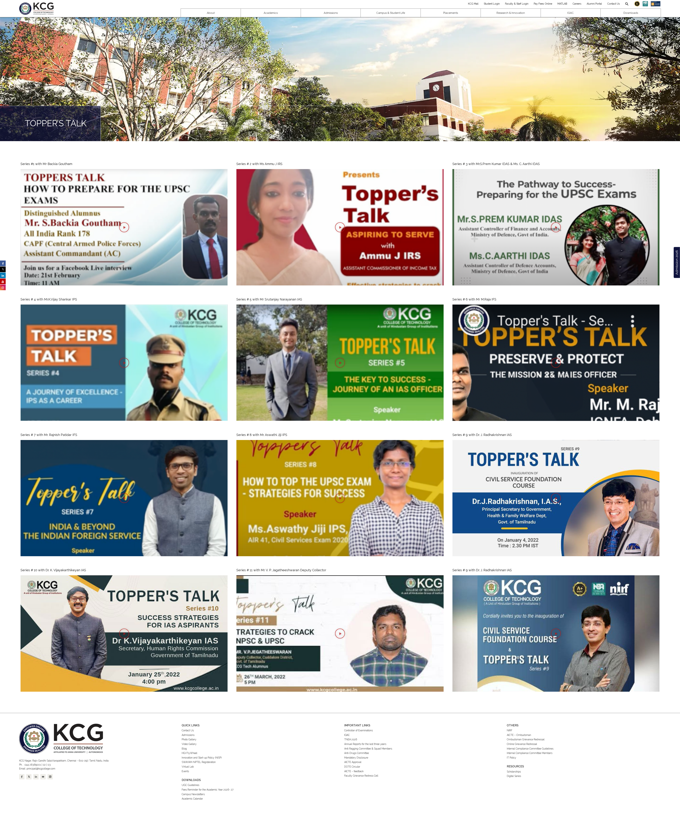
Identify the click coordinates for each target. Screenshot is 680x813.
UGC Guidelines (190, 785)
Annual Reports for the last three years (365, 744)
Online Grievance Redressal (522, 744)
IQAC (347, 735)
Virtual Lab (188, 766)
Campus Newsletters (193, 794)
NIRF (509, 730)
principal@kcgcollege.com (41, 768)
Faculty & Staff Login (516, 3)
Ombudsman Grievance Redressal (526, 739)
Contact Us (613, 3)
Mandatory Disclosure (356, 757)
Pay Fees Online (543, 3)
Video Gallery (189, 744)
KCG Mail (473, 3)
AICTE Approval (352, 762)
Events (185, 771)
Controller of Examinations (358, 730)
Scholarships (514, 771)
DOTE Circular (352, 766)
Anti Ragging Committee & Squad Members (368, 748)
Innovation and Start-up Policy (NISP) (202, 757)
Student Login (492, 3)
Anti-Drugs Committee (356, 753)
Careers (577, 3)
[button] (627, 3)
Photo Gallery (189, 739)
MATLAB (562, 3)
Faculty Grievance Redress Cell (361, 775)
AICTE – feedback (354, 771)
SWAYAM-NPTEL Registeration (199, 762)
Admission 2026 (677, 262)
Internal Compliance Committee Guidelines (530, 748)
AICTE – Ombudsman (519, 735)
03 (49, 764)
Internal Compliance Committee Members (529, 753)
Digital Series (514, 776)
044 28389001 (32, 764)
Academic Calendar (192, 798)
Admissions (188, 735)
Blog (184, 748)
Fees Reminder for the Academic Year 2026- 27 (207, 789)
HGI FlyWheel (189, 753)
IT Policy (511, 757)
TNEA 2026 (350, 739)
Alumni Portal (594, 3)
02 (44, 764)
